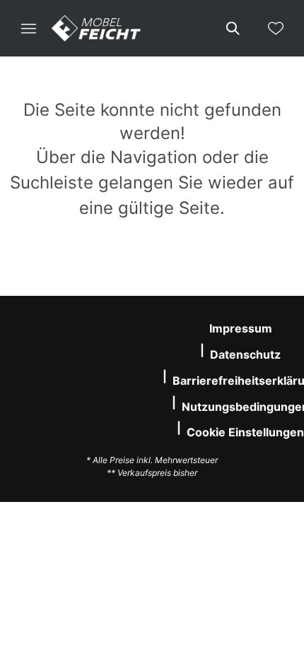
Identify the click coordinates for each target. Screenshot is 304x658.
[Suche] (232, 28)
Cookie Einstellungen (245, 432)
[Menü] (28, 28)
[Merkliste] (275, 28)
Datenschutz (245, 354)
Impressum (240, 328)
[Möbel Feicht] (96, 28)
